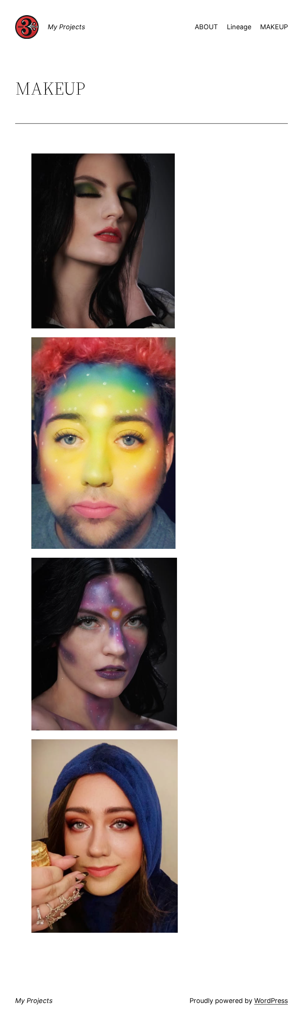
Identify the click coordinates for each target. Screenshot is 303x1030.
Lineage (239, 27)
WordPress (271, 1000)
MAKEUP (274, 27)
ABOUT (206, 27)
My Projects (66, 27)
